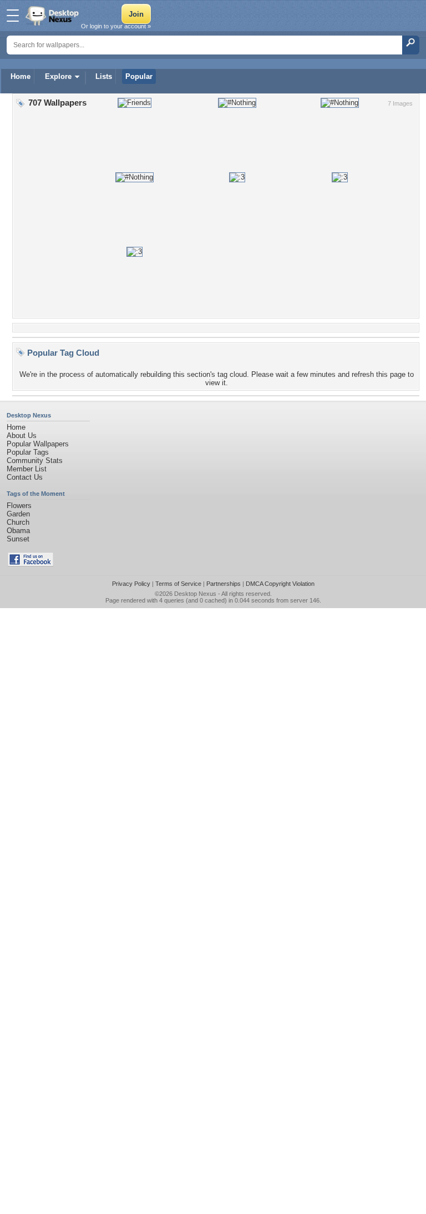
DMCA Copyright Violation (280, 583)
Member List (27, 469)
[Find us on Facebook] (30, 564)
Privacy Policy (131, 583)
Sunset (18, 539)
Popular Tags (28, 452)
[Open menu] (12, 15)
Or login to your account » (116, 26)
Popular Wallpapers (38, 444)
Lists (103, 76)
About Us (22, 435)
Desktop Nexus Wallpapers (53, 15)
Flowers (19, 505)
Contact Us (25, 477)
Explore (58, 76)
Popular (139, 76)
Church (18, 522)
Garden (18, 514)
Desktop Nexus (195, 593)
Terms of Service (178, 583)
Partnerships (223, 583)
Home (21, 76)
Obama (18, 530)
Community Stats (35, 460)
